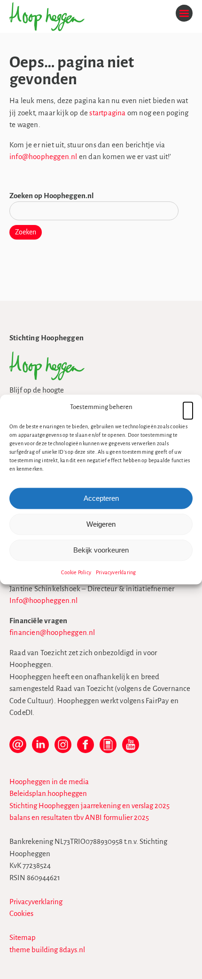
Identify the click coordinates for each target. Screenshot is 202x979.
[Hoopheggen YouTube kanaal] (130, 748)
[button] (188, 407)
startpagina (107, 113)
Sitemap (22, 937)
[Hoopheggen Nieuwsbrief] (108, 748)
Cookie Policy (76, 572)
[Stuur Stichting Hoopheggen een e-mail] (17, 748)
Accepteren (101, 498)
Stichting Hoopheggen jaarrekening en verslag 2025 (89, 806)
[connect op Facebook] (85, 748)
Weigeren (101, 524)
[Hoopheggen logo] (47, 378)
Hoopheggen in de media (49, 782)
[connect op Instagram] (62, 748)
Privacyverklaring (116, 572)
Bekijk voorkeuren (101, 550)
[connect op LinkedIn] (40, 748)
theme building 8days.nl (47, 950)
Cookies (21, 913)
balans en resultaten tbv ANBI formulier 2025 (79, 817)
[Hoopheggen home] (47, 28)
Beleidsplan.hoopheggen (48, 793)
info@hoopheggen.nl (43, 156)
